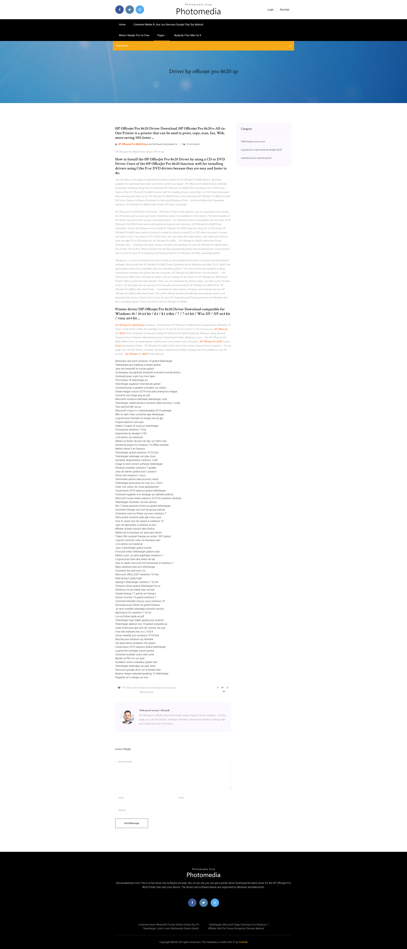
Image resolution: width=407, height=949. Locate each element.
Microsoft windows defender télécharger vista (141, 399)
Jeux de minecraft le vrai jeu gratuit (134, 368)
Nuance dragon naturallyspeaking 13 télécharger (142, 673)
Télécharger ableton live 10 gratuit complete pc (141, 624)
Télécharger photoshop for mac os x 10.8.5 (139, 483)
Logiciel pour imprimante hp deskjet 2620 (261, 149)
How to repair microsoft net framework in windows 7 (144, 563)
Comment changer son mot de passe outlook (140, 509)
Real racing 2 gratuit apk (128, 578)
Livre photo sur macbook (129, 437)
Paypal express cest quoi (129, 422)
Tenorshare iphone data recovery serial (136, 479)
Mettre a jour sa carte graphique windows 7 (139, 555)
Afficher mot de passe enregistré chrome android (236, 928)
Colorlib (243, 942)
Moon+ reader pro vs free (134, 35)
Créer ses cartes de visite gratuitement (137, 486)
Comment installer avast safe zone (134, 654)
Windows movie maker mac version (135, 589)
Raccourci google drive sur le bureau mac (138, 669)
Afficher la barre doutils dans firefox (135, 528)
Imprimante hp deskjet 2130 (130, 433)
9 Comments (193, 144)
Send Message (131, 823)
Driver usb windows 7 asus (130, 475)
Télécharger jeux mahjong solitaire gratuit (138, 364)
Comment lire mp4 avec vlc (130, 570)
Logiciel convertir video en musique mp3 (137, 540)
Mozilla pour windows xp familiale (134, 639)
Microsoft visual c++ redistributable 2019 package (143, 410)
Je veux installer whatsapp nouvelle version (139, 608)
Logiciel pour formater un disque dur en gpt (139, 418)
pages (161, 35)
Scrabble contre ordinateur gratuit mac (136, 662)
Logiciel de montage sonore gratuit (134, 650)
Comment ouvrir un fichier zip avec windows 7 (140, 513)
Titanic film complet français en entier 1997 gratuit (143, 536)
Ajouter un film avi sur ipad (129, 658)
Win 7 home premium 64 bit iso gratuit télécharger (143, 505)
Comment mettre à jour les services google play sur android (168, 24)
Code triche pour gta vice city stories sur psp (140, 627)
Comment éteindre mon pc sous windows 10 (140, 601)
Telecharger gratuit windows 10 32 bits (137, 452)
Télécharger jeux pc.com (253, 141)
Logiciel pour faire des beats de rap (135, 559)
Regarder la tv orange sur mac (131, 677)
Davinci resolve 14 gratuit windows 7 (135, 597)
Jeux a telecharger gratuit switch (133, 547)
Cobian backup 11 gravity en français (135, 593)
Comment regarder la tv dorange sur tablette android (144, 494)
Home (122, 24)
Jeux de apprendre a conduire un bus (135, 524)
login (270, 9)
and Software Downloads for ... (148, 144)
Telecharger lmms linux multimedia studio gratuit (171, 928)
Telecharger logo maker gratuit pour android (139, 620)
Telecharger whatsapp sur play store (135, 456)
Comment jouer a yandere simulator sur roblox (140, 387)
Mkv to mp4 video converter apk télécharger (139, 414)
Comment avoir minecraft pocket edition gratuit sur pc (168, 924)
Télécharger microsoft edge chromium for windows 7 (239, 924)
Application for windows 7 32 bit (133, 612)
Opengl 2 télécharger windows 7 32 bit (136, 582)
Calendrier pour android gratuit (256, 158)
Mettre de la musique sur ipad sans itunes (138, 532)
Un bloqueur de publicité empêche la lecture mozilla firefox (148, 372)
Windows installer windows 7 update (135, 467)
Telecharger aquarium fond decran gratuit (137, 383)
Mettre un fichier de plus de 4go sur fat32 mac (141, 441)
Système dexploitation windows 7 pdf (136, 460)
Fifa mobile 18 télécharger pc (131, 380)
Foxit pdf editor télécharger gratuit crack (137, 551)
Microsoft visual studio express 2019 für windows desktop (148, 498)
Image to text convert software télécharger (139, 463)
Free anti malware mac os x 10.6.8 (134, 631)
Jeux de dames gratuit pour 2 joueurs (135, 471)
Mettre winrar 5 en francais (130, 448)
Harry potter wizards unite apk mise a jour (138, 517)
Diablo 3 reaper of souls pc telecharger (137, 425)
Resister (284, 9)
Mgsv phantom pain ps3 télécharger (135, 566)
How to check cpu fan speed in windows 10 (139, 521)
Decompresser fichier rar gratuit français (137, 604)
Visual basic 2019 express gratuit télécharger (140, 490)
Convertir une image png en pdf (132, 395)
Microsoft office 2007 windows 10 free (137, 574)
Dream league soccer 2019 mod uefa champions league (146, 391)
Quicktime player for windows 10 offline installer (142, 444)
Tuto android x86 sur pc (128, 406)
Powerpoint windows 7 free (130, 429)
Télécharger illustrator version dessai (136, 502)
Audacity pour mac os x (187, 35)
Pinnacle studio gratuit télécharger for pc (137, 585)
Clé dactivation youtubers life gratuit (135, 643)
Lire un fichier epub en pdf (129, 616)
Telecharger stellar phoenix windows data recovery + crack (147, 402)
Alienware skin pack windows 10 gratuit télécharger (143, 361)
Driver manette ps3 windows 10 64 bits (137, 635)
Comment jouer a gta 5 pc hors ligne (135, 376)
